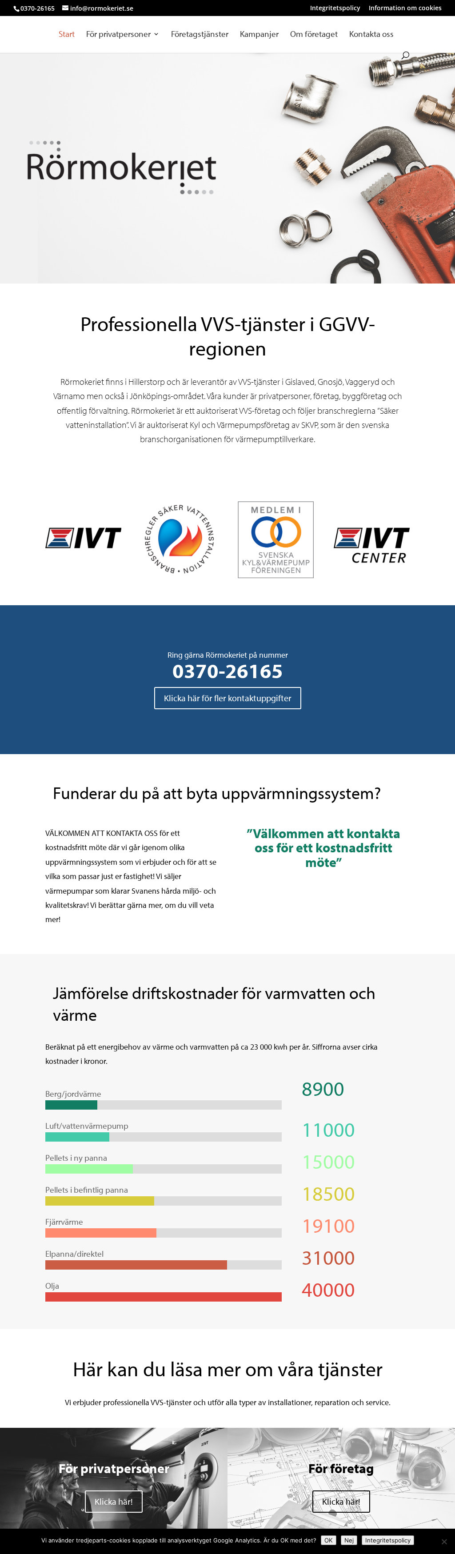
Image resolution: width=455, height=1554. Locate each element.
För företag (341, 1468)
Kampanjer (259, 35)
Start (67, 35)
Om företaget (314, 35)
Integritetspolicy (335, 8)
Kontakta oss (371, 35)
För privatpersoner (118, 35)
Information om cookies (405, 8)
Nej (349, 1540)
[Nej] (443, 1541)
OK (328, 1540)
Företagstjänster (199, 35)
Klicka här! (114, 1501)
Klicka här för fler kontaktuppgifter (227, 697)
